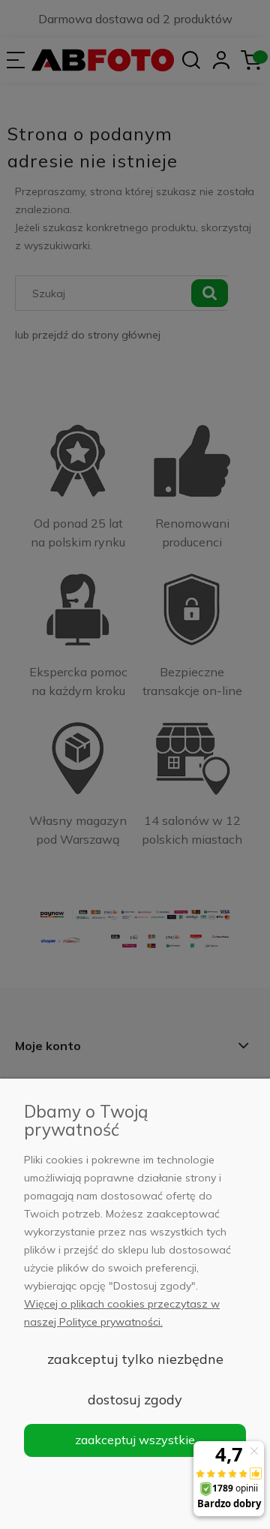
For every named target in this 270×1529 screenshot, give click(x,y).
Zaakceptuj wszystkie (135, 1439)
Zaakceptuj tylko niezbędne (135, 1359)
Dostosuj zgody (135, 1399)
